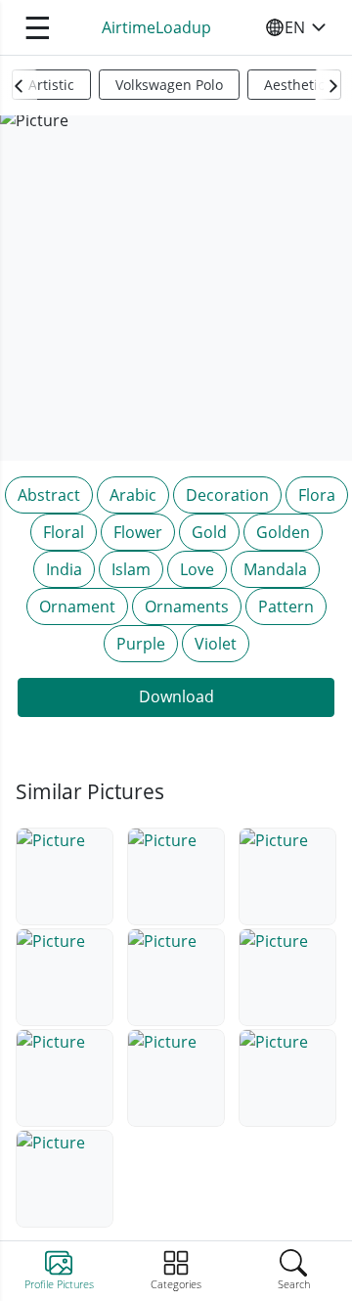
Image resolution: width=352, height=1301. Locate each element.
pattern (286, 606)
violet (216, 643)
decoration (227, 495)
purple (140, 643)
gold (209, 532)
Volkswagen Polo (169, 84)
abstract (49, 495)
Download (176, 696)
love (197, 569)
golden (283, 532)
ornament (77, 606)
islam (131, 569)
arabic (133, 495)
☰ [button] (37, 27)
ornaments (187, 606)
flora (316, 495)
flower (137, 532)
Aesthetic (294, 84)
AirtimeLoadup (156, 27)
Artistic (51, 84)
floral (63, 532)
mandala (275, 569)
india (64, 569)
